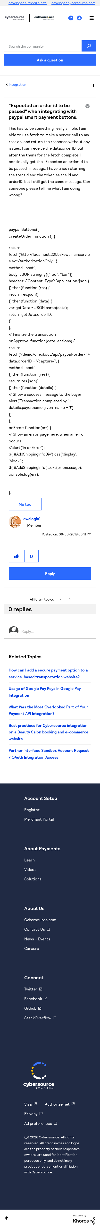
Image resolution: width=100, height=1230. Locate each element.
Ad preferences (38, 1123)
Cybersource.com (40, 919)
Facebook (33, 998)
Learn (29, 860)
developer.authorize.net (27, 3)
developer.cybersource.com (73, 3)
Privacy (31, 1113)
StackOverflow (37, 1017)
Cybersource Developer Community (14, 18)
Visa (28, 1104)
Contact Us (34, 929)
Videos (30, 869)
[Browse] (89, 18)
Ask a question (50, 60)
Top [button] (6, 1218)
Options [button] (93, 84)
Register (32, 809)
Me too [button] (25, 504)
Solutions (33, 879)
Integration (17, 84)
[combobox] (50, 46)
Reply (50, 573)
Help (72, 18)
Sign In (80, 18)
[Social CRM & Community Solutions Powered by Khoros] (84, 1219)
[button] (17, 556)
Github (30, 1008)
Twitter (30, 989)
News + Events (37, 939)
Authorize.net (57, 1104)
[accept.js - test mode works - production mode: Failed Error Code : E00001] (69, 599)
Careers (31, 948)
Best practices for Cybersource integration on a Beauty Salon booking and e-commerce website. (48, 732)
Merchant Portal (39, 819)
